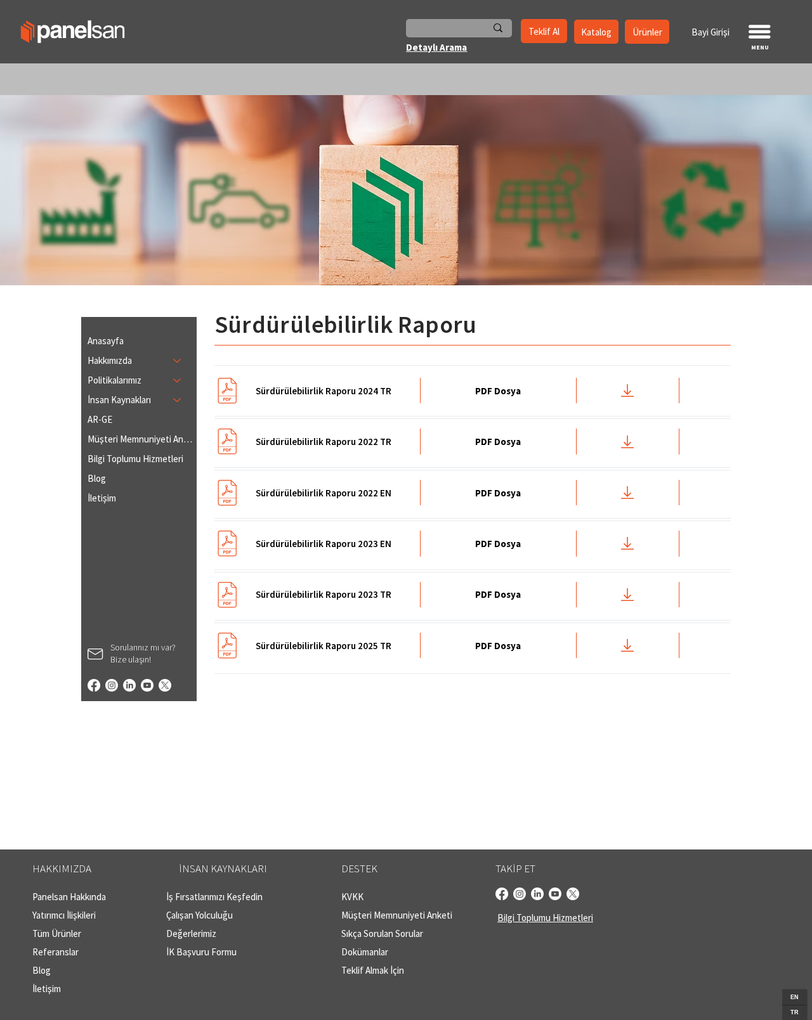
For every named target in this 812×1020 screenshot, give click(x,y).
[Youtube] (147, 685)
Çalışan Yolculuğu (199, 915)
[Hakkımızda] (177, 360)
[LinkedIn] (129, 685)
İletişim (102, 498)
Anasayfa (106, 341)
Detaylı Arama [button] (436, 47)
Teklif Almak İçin (372, 970)
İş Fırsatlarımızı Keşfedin (214, 897)
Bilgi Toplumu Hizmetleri (135, 459)
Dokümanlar (364, 952)
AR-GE (100, 419)
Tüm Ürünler (56, 933)
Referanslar (55, 952)
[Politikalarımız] (177, 380)
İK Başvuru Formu (201, 952)
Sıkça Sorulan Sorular (382, 933)
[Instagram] (111, 685)
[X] (165, 685)
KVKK (352, 897)
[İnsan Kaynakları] (177, 400)
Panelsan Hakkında (69, 897)
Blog (97, 478)
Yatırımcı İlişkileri (64, 915)
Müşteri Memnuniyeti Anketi (140, 439)
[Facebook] (94, 685)
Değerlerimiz (191, 933)
